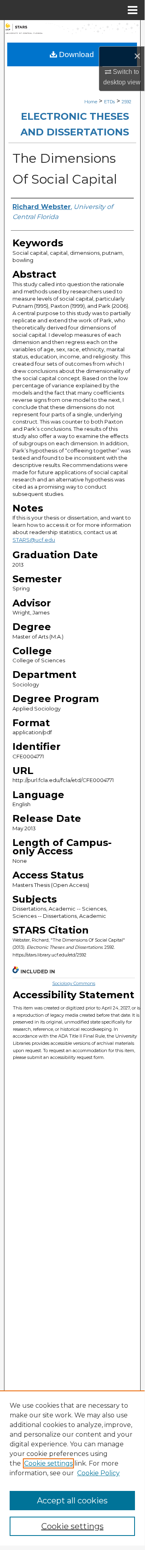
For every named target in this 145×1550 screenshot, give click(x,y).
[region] (72, 1468)
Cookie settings (48, 1463)
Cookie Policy (98, 1473)
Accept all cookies (72, 1500)
